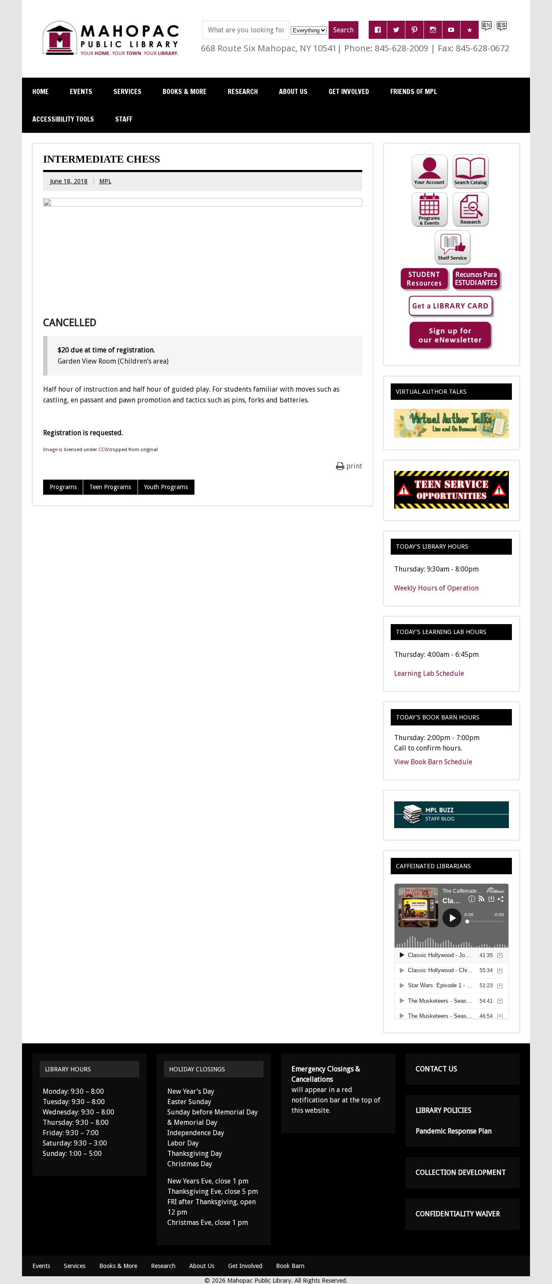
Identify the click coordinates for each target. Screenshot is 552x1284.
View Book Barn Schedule (433, 762)
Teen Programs (110, 486)
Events (81, 91)
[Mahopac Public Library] (113, 24)
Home (40, 91)
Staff (123, 119)
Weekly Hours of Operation (436, 588)
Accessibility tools (63, 119)
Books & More (185, 91)
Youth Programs (166, 486)
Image (50, 449)
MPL (105, 181)
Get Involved (349, 91)
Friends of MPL (413, 91)
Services (127, 91)
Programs (63, 486)
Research (243, 91)
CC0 (102, 449)
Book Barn (290, 1266)
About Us (293, 91)
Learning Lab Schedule (429, 673)
